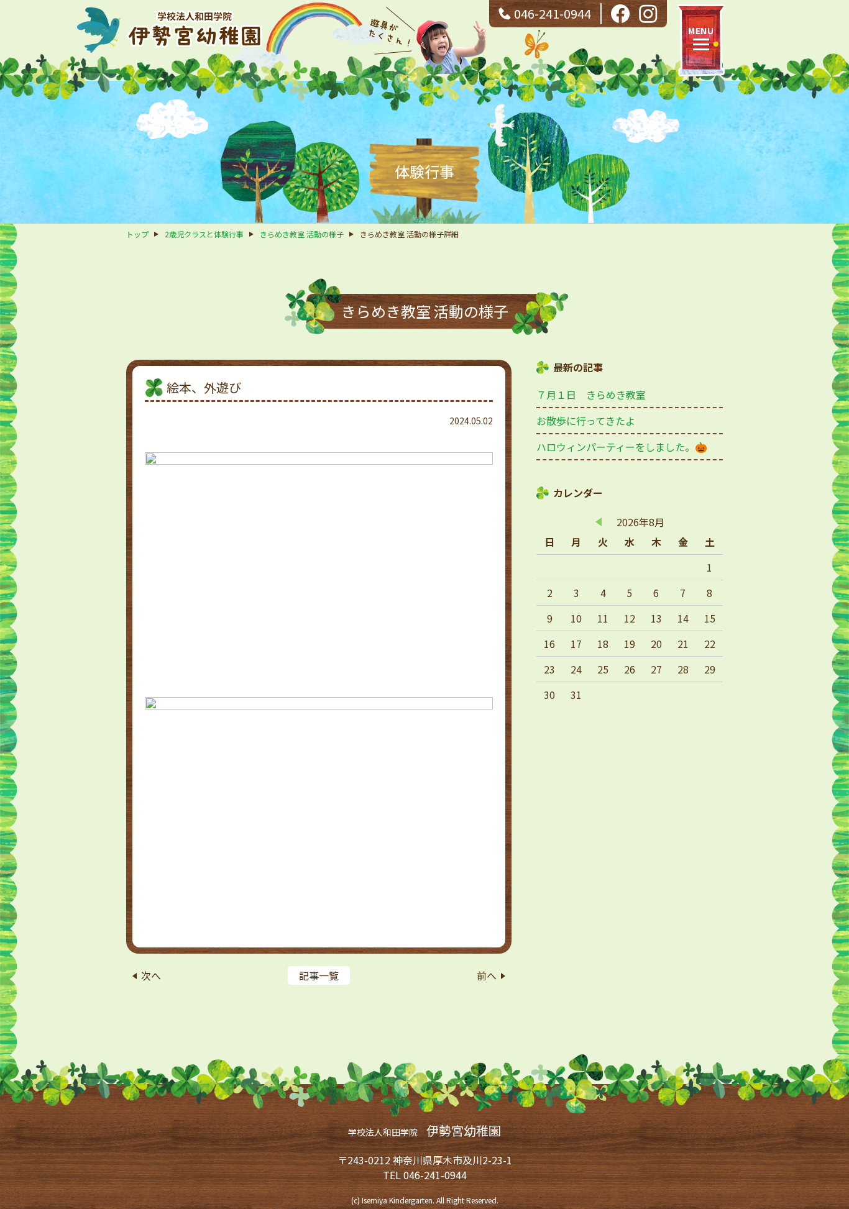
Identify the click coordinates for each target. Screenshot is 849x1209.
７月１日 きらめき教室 (591, 394)
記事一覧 (319, 975)
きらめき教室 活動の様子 (302, 234)
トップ (137, 234)
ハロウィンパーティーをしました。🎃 (621, 446)
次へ (151, 975)
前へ (487, 975)
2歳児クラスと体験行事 (204, 234)
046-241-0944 (552, 13)
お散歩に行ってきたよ (585, 420)
